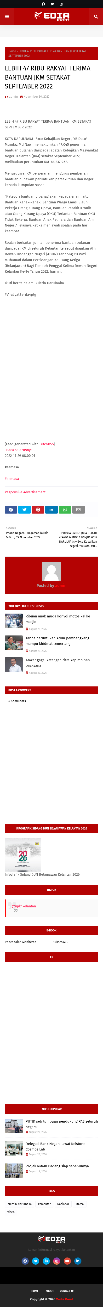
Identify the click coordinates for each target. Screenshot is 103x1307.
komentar (44, 1204)
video (11, 1212)
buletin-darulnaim (19, 1204)
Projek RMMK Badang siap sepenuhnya (57, 1166)
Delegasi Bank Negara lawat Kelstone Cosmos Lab (55, 1146)
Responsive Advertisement (25, 492)
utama (79, 1204)
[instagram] (61, 4)
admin (13, 96)
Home (12, 51)
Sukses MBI (61, 942)
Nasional (63, 1204)
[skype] (46, 1261)
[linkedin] (77, 1261)
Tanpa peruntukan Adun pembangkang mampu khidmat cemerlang (57, 641)
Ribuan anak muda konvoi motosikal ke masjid (58, 619)
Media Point (64, 1299)
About (50, 1291)
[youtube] (67, 1261)
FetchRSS (47, 444)
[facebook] (43, 4)
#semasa (12, 479)
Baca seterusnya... (20, 450)
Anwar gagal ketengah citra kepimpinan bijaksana (58, 663)
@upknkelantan (24, 906)
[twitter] (52, 4)
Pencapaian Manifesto (20, 942)
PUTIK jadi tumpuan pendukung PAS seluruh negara (62, 1124)
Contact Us (67, 1291)
